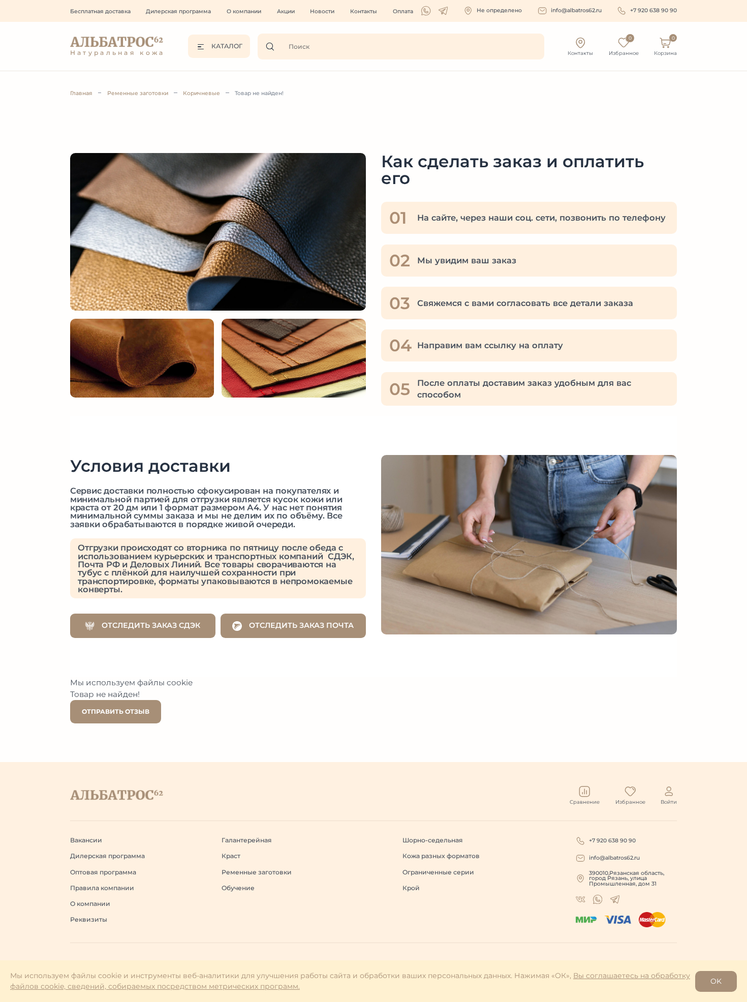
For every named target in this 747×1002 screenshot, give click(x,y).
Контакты (363, 11)
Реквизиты (88, 919)
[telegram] (443, 10)
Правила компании (102, 888)
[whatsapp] (425, 10)
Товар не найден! (259, 93)
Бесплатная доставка (100, 11)
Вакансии (86, 840)
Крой (411, 888)
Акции (286, 11)
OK (716, 981)
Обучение (238, 888)
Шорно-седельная (432, 840)
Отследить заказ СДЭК (150, 625)
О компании (244, 11)
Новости (322, 11)
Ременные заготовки (137, 93)
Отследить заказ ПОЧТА (300, 625)
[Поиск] (273, 46)
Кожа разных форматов (441, 856)
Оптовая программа (103, 872)
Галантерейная (247, 840)
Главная (81, 93)
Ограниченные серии (438, 872)
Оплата (403, 11)
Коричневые (201, 93)
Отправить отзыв (115, 711)
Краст (231, 856)
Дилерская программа (178, 11)
